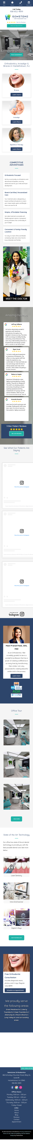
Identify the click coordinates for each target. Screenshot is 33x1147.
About (16, 1113)
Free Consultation (16, 54)
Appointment (16, 1122)
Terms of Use (6, 1133)
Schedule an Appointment (15, 990)
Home (16, 1110)
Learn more (16, 95)
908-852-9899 (16, 11)
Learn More (16, 122)
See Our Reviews (16, 433)
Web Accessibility (16, 1133)
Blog (16, 1115)
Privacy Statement (25, 1131)
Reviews (16, 1117)
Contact (16, 1119)
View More (16, 819)
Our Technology (16, 937)
